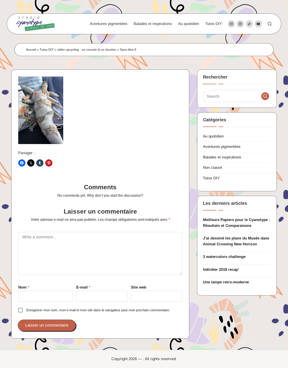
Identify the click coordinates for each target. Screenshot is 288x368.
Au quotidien (213, 136)
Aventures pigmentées (222, 146)
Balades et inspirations (222, 157)
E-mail (83, 287)
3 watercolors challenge (224, 257)
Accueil (31, 49)
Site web (138, 287)
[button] (265, 96)
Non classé (212, 167)
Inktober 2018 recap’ (221, 269)
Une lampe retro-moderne (226, 282)
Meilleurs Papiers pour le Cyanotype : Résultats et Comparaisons (236, 223)
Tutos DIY (47, 49)
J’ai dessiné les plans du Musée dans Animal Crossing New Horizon (236, 241)
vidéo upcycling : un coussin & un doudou (86, 49)
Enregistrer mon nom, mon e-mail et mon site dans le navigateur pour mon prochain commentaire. (98, 310)
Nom (23, 287)
